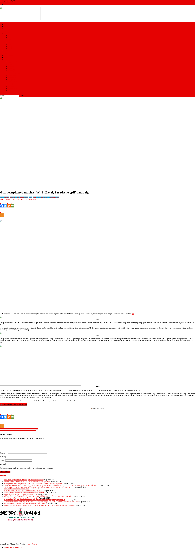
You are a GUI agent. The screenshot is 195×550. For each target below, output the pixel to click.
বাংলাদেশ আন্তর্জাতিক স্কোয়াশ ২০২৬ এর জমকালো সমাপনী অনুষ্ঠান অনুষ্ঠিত (24, 491)
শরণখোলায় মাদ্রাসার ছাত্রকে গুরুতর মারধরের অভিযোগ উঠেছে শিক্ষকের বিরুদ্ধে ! (25, 503)
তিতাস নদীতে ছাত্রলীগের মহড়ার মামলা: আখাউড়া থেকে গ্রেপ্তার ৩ (21, 498)
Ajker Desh (20, 199)
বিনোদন (6, 52)
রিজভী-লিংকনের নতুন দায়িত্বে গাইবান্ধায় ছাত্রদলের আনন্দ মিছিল (20, 494)
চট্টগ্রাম (10, 37)
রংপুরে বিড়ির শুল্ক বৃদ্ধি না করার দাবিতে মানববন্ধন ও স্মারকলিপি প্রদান (18, 430)
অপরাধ (6, 50)
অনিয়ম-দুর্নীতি (11, 70)
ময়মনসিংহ (10, 46)
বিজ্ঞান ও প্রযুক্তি (8, 55)
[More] (2, 213)
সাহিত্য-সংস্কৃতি (12, 88)
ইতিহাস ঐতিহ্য (12, 72)
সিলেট (9, 44)
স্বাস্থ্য (5, 54)
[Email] (12, 203)
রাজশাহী (10, 48)
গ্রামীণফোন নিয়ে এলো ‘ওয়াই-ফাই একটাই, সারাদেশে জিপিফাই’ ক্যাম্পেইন (19, 428)
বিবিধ (9, 90)
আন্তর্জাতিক (7, 24)
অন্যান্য (6, 59)
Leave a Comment (30, 199)
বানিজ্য (10, 65)
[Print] (9, 203)
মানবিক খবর (11, 85)
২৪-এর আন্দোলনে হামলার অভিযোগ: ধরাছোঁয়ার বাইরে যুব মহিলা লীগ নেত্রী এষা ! (24, 492)
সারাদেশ (6, 33)
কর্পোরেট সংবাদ (12, 75)
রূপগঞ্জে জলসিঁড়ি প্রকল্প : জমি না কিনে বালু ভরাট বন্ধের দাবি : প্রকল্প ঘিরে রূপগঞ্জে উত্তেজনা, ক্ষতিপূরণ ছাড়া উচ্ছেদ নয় (34, 500)
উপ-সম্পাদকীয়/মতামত (14, 74)
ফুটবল (9, 32)
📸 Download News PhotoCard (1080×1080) (14, 404)
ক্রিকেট (10, 30)
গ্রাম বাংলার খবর (12, 77)
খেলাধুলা (6, 28)
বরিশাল (10, 41)
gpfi (133, 314)
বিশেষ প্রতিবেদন (12, 83)
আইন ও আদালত (12, 61)
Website (2, 464)
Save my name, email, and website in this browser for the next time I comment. (27, 468)
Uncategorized (4, 197)
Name (2, 456)
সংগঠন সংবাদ (11, 86)
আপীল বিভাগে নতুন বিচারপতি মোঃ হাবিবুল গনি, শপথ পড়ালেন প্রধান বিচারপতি (23, 480)
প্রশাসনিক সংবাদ (12, 81)
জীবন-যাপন (11, 66)
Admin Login (8, 4)
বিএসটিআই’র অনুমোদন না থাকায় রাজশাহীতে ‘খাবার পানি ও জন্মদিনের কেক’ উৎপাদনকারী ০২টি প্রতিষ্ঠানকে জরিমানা (33, 483)
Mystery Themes (31, 544)
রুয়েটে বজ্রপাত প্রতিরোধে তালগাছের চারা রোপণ (16, 489)
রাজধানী (53, 197)
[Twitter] (5, 203)
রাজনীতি (6, 26)
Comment (4, 453)
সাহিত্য (10, 68)
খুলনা (9, 39)
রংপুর (9, 43)
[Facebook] (2, 203)
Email (2, 460)
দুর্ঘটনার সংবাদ (11, 79)
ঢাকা (9, 35)
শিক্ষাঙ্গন (6, 57)
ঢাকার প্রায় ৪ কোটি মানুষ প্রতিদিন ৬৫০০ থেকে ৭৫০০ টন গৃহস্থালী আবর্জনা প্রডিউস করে (27, 481)
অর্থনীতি (10, 63)
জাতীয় (5, 23)
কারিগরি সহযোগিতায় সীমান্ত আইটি (13, 547)
